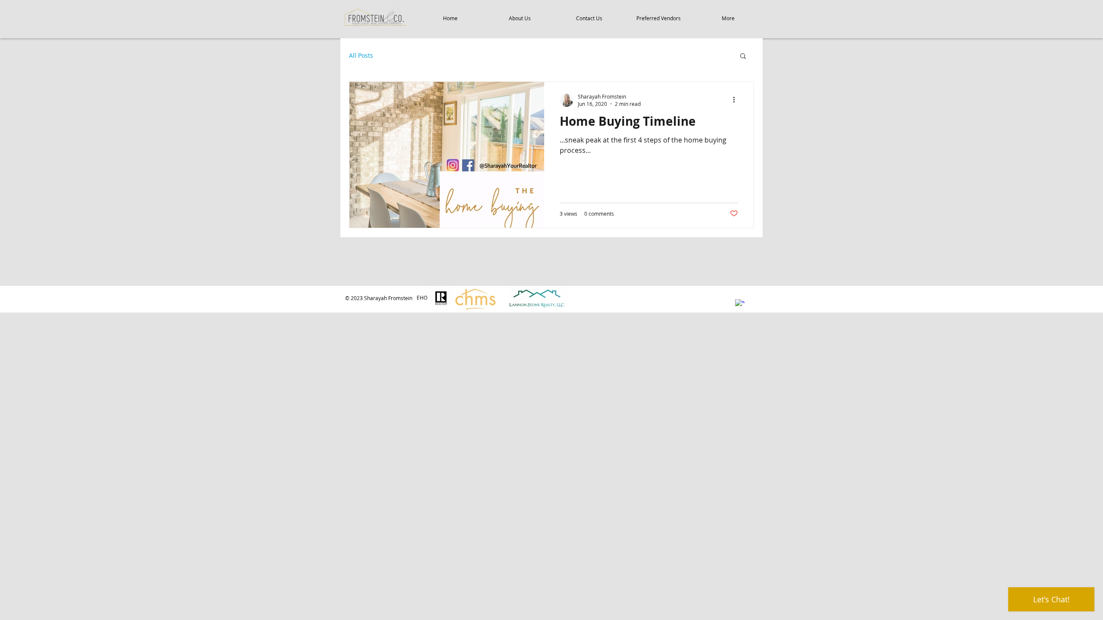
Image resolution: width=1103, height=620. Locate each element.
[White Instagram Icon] (724, 298)
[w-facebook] (740, 304)
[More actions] (737, 100)
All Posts (361, 55)
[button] (743, 56)
